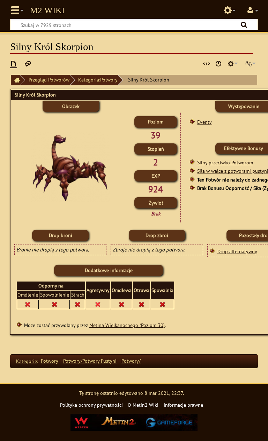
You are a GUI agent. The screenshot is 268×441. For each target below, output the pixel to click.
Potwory (49, 360)
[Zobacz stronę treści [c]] (13, 63)
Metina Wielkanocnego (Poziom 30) (127, 325)
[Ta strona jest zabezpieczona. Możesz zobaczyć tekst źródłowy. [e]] (206, 63)
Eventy (204, 122)
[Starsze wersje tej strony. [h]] (218, 63)
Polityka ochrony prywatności (91, 404)
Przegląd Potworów (49, 79)
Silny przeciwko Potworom (225, 162)
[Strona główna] (15, 80)
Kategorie (26, 360)
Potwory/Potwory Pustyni (90, 360)
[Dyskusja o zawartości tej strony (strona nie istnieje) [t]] (27, 63)
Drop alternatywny (237, 251)
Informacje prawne (183, 404)
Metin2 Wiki (47, 10)
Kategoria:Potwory (98, 79)
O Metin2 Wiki (143, 404)
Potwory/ (131, 360)
